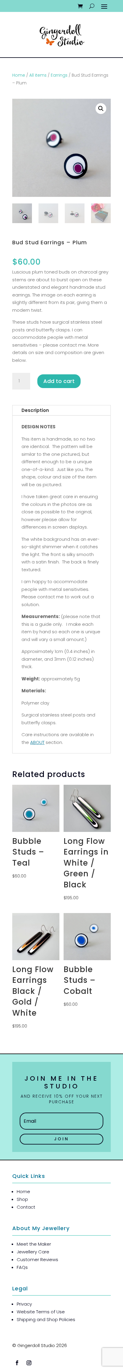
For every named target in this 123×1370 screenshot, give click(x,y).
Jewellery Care (33, 1252)
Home (18, 75)
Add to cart (59, 381)
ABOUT (37, 742)
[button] (101, 108)
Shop (22, 1199)
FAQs (22, 1267)
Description (35, 410)
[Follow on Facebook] (17, 1363)
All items (38, 75)
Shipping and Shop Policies (46, 1319)
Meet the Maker (34, 1244)
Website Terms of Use (41, 1312)
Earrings (59, 75)
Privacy (24, 1304)
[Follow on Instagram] (29, 1363)
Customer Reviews (37, 1259)
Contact (26, 1207)
